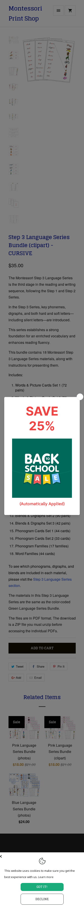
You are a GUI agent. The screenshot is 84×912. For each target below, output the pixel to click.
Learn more (46, 877)
